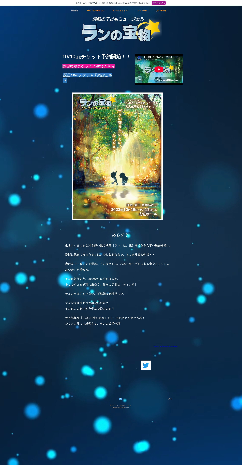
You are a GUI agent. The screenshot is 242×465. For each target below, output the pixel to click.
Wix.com (125, 407)
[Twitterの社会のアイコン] (120, 399)
